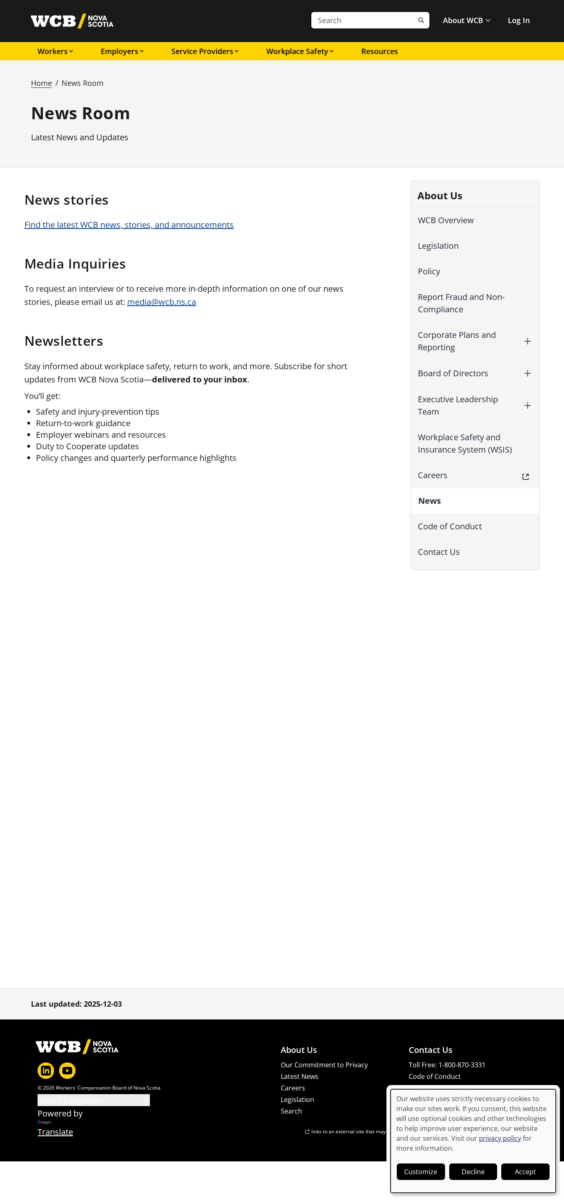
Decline (473, 1171)
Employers (119, 51)
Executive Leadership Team (458, 405)
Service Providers (202, 51)
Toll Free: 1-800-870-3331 (447, 1065)
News (429, 500)
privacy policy (500, 1138)
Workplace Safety (297, 51)
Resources (379, 51)
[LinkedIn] (46, 1070)
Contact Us (439, 551)
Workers (53, 51)
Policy (429, 271)
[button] (528, 341)
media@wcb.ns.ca (161, 301)
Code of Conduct (450, 526)
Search (291, 1111)
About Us (299, 1050)
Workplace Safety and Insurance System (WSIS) (465, 443)
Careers (433, 475)
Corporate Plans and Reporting (457, 341)
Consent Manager (436, 1088)
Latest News (299, 1076)
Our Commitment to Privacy (324, 1065)
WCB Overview (446, 220)
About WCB (463, 20)
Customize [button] (420, 1171)
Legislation (438, 245)
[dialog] (473, 1141)
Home (41, 83)
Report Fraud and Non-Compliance (461, 303)
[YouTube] (67, 1070)
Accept (525, 1171)
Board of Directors (453, 373)
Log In (519, 20)
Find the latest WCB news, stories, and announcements (129, 224)
